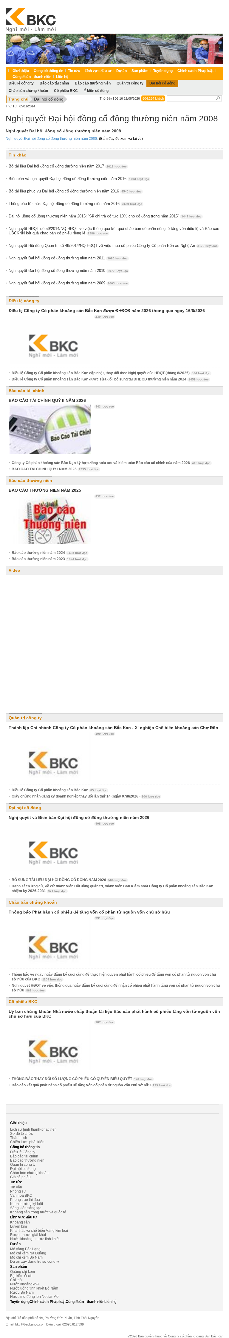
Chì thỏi (16, 1280)
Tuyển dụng (163, 71)
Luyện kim (18, 1226)
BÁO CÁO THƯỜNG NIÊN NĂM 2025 (45, 490)
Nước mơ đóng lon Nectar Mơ (34, 1297)
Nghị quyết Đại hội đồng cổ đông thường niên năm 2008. (52, 139)
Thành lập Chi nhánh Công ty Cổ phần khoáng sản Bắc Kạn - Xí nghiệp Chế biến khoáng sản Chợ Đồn (113, 727)
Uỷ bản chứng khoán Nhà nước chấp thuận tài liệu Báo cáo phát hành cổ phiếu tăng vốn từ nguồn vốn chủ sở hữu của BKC (114, 1014)
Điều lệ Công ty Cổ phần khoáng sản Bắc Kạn (59, 790)
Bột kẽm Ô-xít (21, 1276)
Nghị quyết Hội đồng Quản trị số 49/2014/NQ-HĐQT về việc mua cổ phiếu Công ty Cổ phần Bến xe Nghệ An (113, 245)
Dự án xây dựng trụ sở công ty (34, 1261)
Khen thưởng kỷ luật (26, 1204)
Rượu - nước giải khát (28, 1235)
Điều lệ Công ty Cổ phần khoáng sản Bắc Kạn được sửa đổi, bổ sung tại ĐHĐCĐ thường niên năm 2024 (110, 379)
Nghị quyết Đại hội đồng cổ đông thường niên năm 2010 (68, 270)
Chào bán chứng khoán (28, 91)
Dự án (121, 71)
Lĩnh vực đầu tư (98, 71)
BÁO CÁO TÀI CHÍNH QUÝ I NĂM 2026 (55, 469)
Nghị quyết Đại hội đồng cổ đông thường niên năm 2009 (68, 283)
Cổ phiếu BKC (66, 91)
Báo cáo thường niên (30, 480)
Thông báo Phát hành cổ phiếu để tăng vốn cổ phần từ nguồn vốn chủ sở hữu (89, 912)
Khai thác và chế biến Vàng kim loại (39, 1231)
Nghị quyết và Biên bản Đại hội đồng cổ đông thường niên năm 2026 (79, 817)
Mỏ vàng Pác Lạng (25, 1249)
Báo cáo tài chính (26, 390)
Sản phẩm (139, 71)
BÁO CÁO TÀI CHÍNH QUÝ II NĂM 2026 (47, 400)
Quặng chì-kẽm (22, 1272)
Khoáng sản (20, 1222)
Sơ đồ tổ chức (21, 1134)
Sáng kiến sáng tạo (25, 1208)
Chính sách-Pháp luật (195, 71)
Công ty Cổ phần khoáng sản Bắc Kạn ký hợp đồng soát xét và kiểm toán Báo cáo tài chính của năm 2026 (111, 463)
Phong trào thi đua (25, 1200)
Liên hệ (62, 77)
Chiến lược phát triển (27, 1142)
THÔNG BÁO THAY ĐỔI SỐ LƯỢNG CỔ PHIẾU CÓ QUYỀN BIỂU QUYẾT (82, 1079)
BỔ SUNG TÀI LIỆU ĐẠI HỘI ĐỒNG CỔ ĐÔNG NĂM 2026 (69, 880)
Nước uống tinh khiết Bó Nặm (34, 1288)
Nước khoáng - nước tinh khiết (35, 1239)
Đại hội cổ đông (49, 99)
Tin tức (74, 71)
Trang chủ (18, 99)
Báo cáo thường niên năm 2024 (49, 553)
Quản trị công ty (25, 717)
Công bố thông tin (48, 71)
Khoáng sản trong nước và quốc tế (38, 1212)
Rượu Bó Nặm (22, 1292)
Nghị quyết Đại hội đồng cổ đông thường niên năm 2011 (68, 258)
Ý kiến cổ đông (96, 91)
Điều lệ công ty (24, 300)
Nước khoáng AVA (25, 1284)
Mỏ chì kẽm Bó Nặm (26, 1257)
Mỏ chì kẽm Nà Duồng (28, 1253)
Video (14, 570)
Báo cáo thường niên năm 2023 (49, 559)
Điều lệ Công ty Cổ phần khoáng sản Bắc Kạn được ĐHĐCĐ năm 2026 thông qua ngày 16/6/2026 (107, 310)
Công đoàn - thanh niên (32, 77)
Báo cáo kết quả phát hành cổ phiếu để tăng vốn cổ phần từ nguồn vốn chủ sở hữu (91, 1085)
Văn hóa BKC (21, 1195)
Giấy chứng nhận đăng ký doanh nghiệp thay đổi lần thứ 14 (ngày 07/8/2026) (86, 796)
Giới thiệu (21, 71)
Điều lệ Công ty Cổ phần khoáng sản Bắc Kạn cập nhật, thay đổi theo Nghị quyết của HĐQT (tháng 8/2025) (111, 373)
